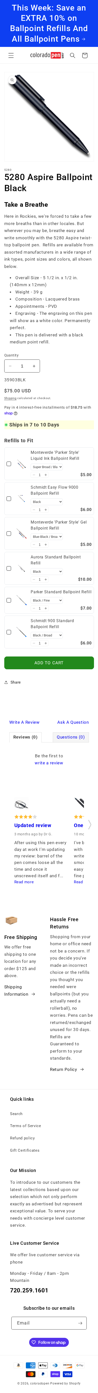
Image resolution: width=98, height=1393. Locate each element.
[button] (11, 55)
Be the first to (49, 760)
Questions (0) (71, 737)
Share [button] (16, 682)
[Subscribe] (80, 1323)
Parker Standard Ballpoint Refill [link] (61, 592)
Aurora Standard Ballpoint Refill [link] (56, 560)
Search (16, 1114)
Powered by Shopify (65, 1383)
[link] (21, 464)
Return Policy (63, 1069)
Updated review (33, 825)
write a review (49, 763)
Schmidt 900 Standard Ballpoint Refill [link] (52, 623)
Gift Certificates (24, 1150)
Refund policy (22, 1138)
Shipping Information (16, 991)
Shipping (10, 398)
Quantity (11, 355)
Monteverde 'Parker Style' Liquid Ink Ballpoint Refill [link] (55, 455)
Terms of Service (25, 1126)
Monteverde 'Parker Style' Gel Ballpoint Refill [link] (59, 525)
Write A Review (24, 722)
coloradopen (39, 1383)
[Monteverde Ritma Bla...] (21, 805)
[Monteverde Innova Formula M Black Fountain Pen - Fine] (81, 805)
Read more (24, 882)
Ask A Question (73, 722)
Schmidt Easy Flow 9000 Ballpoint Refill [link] (54, 490)
